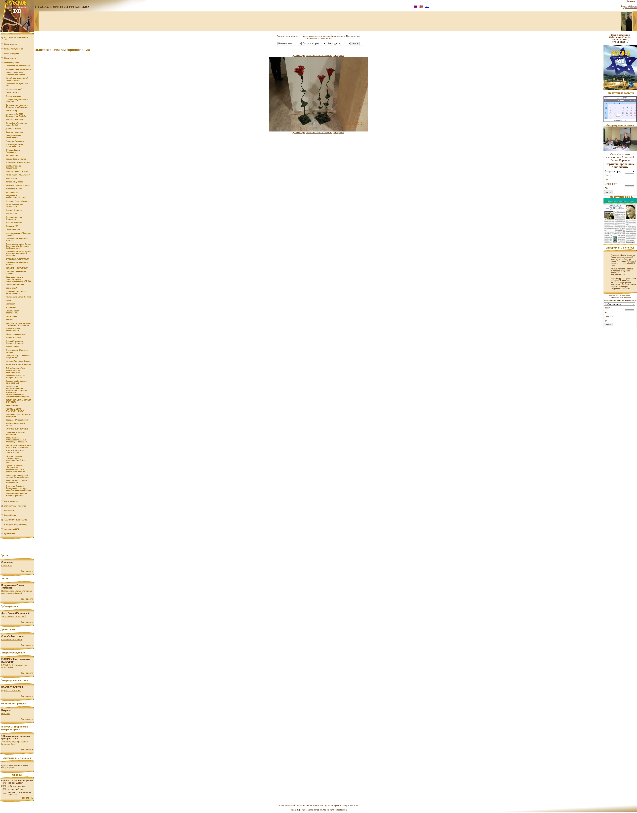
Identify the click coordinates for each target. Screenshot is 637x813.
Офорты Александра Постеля (16, 272)
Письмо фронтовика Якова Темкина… (16, 292)
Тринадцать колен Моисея (18, 297)
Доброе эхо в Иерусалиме (18, 162)
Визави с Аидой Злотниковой (13, 330)
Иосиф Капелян (13, 347)
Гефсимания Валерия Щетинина (15, 433)
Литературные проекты (15, 506)
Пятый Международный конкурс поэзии (17, 79)
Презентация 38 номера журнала (17, 240)
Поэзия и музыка (13, 96)
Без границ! (11, 288)
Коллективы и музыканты (18, 69)
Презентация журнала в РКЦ (17, 85)
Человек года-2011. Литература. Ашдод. (16, 115)
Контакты (631, 1)
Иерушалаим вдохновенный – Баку (16, 197)
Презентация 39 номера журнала (17, 263)
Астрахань (11, 307)
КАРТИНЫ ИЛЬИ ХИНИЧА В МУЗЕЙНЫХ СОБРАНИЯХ (18, 446)
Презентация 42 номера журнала (17, 351)
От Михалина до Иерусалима (13, 167)
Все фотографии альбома (319, 55)
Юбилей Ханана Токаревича (13, 151)
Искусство (9, 511)
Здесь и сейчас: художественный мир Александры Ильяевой (16, 440)
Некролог (5, 713)
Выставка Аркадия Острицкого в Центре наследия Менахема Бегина (18, 488)
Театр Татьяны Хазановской (13, 136)
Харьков (9, 320)
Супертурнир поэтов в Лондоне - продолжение (17, 106)
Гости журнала (11, 501)
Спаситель (6, 565)
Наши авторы (10, 44)
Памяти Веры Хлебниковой (12, 312)
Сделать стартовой (630, 8)
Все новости (27, 571)
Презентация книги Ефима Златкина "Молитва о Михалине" (18, 254)
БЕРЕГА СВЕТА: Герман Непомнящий (16, 482)
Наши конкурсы (11, 53)
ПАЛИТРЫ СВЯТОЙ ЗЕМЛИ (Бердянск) (18, 415)
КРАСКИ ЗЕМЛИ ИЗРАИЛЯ (17, 259)
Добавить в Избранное (629, 6)
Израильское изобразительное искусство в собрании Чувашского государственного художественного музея (17, 391)
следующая (339, 55)
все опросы (27, 798)
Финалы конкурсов (14, 120)
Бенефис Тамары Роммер (17, 201)
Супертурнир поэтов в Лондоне (17, 101)
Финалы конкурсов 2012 (17, 171)
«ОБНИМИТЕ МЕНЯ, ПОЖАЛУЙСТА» (15, 145)
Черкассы (10, 304)
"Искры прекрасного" (16, 334)
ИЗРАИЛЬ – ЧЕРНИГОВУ (17, 268)
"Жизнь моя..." (12, 93)
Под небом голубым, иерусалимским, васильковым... (15, 370)
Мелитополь (12, 405)
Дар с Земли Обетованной (13, 616)
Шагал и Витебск (14, 223)
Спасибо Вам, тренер (11, 639)
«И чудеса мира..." (14, 89)
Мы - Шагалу (11, 111)
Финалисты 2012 (11, 529)
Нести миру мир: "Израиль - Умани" (18, 234)
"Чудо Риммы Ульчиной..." (18, 175)
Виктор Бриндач (14, 210)
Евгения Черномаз (14, 132)
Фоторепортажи (11, 63)
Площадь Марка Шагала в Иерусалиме (18, 357)
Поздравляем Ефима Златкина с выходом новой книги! (16, 592)
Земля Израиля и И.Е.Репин (18, 365)
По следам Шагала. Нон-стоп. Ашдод (17, 124)
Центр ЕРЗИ (9, 534)
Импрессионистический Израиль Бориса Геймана (17, 476)
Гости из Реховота (15, 141)
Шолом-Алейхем (13, 338)
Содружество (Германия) (15, 524)
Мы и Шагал (11, 178)
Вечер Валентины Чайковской (14, 206)
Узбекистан (11, 316)
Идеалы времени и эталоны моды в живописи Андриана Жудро (18, 279)
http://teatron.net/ (618, 275)
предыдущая (299, 55)
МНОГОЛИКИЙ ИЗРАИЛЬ (17, 429)
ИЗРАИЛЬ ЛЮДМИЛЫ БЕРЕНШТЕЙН (15, 452)
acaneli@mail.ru (623, 37)
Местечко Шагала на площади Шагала (15, 377)
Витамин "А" (12, 226)
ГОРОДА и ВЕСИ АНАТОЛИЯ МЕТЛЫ (15, 410)
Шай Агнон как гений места (15, 424)
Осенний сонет (13, 230)
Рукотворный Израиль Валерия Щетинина (16, 495)
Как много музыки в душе (18, 185)
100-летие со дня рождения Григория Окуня (14, 743)
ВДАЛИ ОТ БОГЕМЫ (11, 690)
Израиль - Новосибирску (17, 420)
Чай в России (12, 155)
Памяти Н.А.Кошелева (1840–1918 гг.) (16, 382)
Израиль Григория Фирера (18, 361)
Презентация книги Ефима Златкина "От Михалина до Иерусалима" (18, 246)
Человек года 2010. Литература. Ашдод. (16, 74)
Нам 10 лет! (11, 214)
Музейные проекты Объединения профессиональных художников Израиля (15, 469)
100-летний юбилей (15, 284)
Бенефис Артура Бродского (14, 218)
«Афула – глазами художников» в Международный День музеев (16, 459)
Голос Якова (10, 515)
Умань (8, 300)
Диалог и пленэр (13, 128)
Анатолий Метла (14, 189)
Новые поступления (13, 49)
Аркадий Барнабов (14, 182)
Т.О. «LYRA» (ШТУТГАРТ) (15, 520)
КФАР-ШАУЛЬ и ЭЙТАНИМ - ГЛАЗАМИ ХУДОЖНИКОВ (18, 324)
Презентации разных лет (18, 66)
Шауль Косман (12, 192)
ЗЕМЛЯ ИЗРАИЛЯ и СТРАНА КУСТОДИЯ (18, 401)
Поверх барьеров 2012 (16, 159)
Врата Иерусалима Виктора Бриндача (15, 342)
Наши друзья (10, 58)
